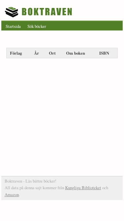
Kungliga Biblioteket (83, 188)
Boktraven (39, 12)
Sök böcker (36, 26)
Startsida (13, 26)
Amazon (12, 194)
